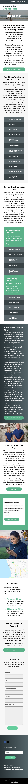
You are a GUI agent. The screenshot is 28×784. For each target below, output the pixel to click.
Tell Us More (9, 705)
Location (8, 697)
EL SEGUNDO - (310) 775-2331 (17, 3)
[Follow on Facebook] (5, 742)
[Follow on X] (8, 742)
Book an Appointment (14, 69)
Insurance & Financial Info (12, 768)
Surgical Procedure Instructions (13, 770)
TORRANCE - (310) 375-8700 (17, 1)
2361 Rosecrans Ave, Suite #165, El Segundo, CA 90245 (15, 612)
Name (7, 673)
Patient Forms (8, 766)
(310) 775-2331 (16, 615)
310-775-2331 (18, 645)
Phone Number (10, 689)
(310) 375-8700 (16, 605)
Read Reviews (12, 519)
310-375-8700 (16, 643)
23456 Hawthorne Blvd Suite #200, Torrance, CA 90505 (15, 602)
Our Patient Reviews (11, 503)
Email (7, 681)
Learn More (14, 489)
